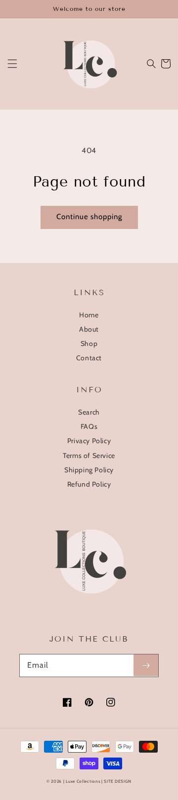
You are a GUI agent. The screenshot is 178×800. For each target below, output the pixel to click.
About (89, 329)
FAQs (89, 426)
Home (88, 314)
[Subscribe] (146, 665)
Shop (89, 343)
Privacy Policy (89, 440)
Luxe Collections (83, 781)
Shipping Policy (89, 469)
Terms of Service (89, 455)
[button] (12, 64)
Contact (89, 357)
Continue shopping (89, 216)
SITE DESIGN (118, 781)
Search (89, 412)
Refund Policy (89, 484)
